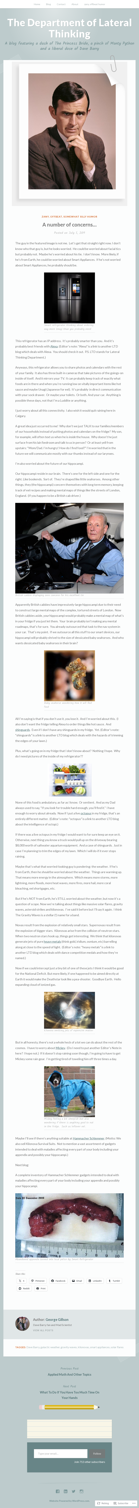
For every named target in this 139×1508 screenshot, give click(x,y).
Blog (48, 4)
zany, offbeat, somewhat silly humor (69, 216)
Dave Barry (32, 1347)
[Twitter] (74, 1490)
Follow (97, 1453)
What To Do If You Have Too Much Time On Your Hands (69, 1392)
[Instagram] (82, 1490)
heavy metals (52, 941)
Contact (61, 4)
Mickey (60, 1048)
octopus (86, 813)
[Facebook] (58, 1490)
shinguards (22, 730)
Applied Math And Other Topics (69, 1371)
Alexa (54, 346)
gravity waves (69, 1347)
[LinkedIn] (66, 1490)
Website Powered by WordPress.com (69, 1500)
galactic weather (50, 1347)
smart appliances (100, 1347)
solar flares (117, 1347)
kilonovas (83, 1347)
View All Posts (43, 1330)
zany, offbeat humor (94, 4)
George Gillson (57, 1319)
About (75, 4)
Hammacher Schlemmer (88, 1138)
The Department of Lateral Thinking (69, 28)
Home (37, 4)
